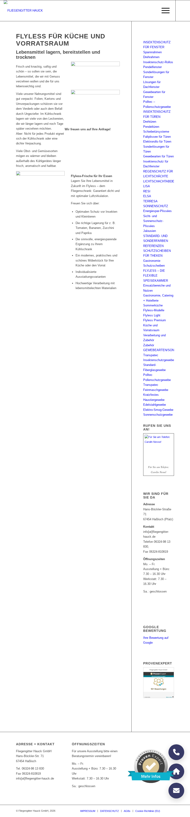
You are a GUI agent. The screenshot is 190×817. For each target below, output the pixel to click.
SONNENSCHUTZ (155, 206)
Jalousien (149, 231)
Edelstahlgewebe (154, 404)
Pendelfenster (152, 67)
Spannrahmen (152, 52)
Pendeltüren (151, 126)
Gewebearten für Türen (158, 156)
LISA (146, 186)
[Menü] (163, 10)
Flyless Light (151, 315)
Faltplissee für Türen (157, 136)
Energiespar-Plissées (157, 211)
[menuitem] (163, 10)
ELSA (147, 196)
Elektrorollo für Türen (157, 141)
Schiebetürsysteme (156, 131)
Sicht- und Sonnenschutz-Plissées (153, 221)
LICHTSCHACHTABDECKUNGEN (166, 181)
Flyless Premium (154, 320)
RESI (146, 191)
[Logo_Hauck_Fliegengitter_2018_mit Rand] (23, 10)
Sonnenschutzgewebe (158, 414)
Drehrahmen (151, 57)
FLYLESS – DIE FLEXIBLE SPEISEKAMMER (155, 275)
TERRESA (150, 201)
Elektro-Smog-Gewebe (158, 410)
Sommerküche (153, 305)
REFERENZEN (153, 246)
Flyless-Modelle (153, 310)
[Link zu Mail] (182, 10)
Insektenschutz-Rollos (158, 62)
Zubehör (148, 345)
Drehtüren (149, 121)
